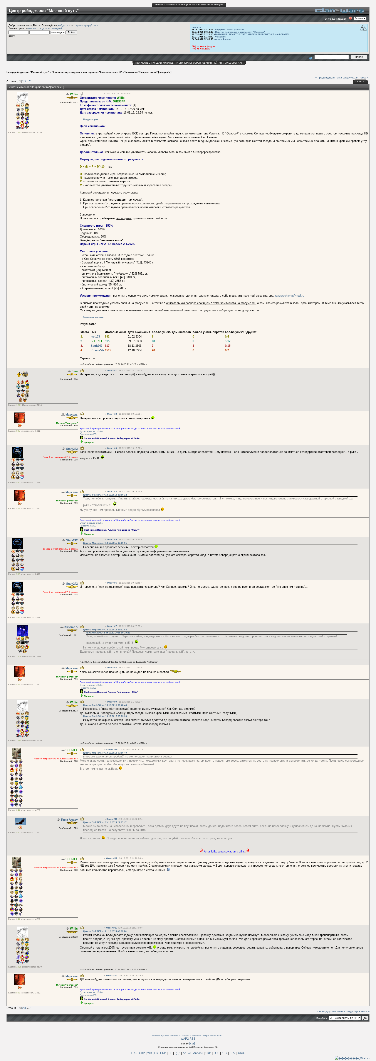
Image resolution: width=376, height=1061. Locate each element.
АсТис (187, 1053)
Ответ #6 (112, 583)
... (28, 81)
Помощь (183, 4)
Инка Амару (69, 819)
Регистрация (215, 4)
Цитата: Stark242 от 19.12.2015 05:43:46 (105, 705)
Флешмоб (220, 37)
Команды (168, 63)
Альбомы (231, 63)
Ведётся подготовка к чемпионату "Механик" (240, 32)
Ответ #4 (112, 491)
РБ (170, 1053)
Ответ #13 (112, 928)
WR (149, 1053)
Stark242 (96, 345)
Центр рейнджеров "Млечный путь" (28, 72)
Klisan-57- (97, 350)
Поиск (193, 4)
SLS (233, 1053)
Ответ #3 (112, 448)
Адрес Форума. (223, 39)
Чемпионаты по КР (110, 72)
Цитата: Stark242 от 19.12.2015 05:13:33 (105, 716)
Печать (360, 81)
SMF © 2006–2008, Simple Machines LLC (203, 1035)
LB (156, 1053)
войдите (63, 25)
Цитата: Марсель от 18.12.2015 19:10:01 (105, 543)
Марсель (71, 414)
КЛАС (241, 1053)
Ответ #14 (112, 975)
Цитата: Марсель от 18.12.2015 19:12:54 (105, 629)
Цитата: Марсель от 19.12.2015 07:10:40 (105, 753)
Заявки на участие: (93, 317)
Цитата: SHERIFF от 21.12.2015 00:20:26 (105, 931)
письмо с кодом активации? (45, 28)
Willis (74, 94)
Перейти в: (322, 1018)
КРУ (225, 1053)
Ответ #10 (112, 749)
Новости (196, 27)
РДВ (178, 1053)
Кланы (188, 63)
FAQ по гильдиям (201, 49)
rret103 (95, 336)
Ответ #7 (112, 626)
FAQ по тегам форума (203, 46)
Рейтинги (218, 63)
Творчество (142, 63)
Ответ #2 (112, 414)
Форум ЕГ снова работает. (229, 29)
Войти (202, 4)
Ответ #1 (112, 370)
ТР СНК (179, 63)
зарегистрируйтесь (86, 25)
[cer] (192, 1043)
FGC (216, 1053)
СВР (142, 1053)
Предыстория (90, 119)
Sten (75, 371)
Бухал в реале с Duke (91, 431)
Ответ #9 (112, 702)
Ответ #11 (112, 819)
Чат (240, 63)
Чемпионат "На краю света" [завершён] (147, 72)
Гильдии (156, 63)
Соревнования (202, 63)
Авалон (198, 1053)
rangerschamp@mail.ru (289, 295)
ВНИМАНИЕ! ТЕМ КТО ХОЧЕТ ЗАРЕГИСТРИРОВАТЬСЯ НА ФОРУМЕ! (252, 34)
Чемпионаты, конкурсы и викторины (74, 72)
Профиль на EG (88, 434)
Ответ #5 (112, 539)
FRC (134, 1053)
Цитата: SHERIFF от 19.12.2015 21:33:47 (105, 822)
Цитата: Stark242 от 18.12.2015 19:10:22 (105, 495)
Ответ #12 (112, 858)
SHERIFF (119, 101)
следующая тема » (355, 77)
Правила (171, 4)
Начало (159, 4)
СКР (208, 1053)
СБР (163, 1053)
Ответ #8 (112, 667)
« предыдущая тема (328, 77)
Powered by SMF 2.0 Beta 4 (166, 1035)
